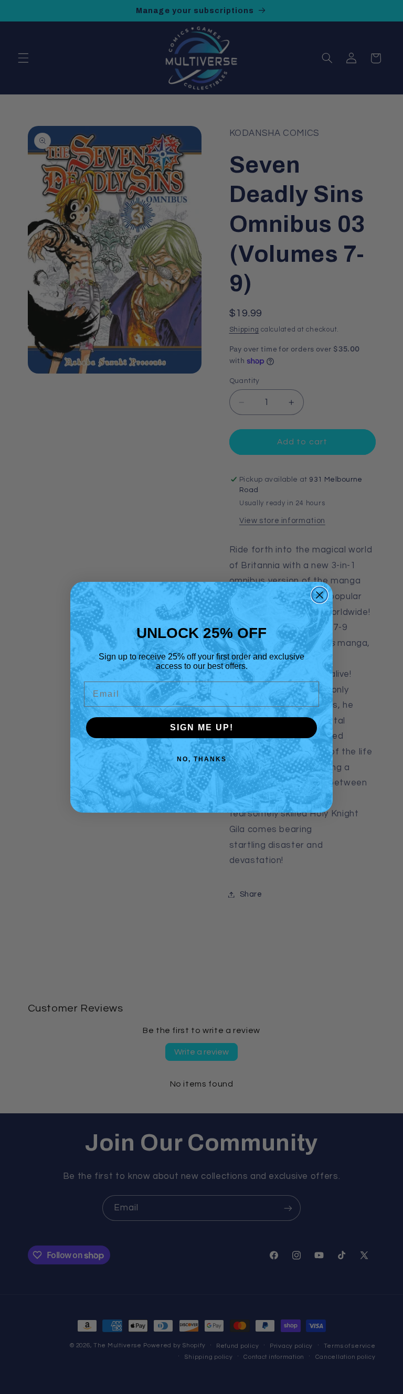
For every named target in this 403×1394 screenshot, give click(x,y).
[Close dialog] (319, 595)
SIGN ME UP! (202, 727)
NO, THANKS (202, 759)
